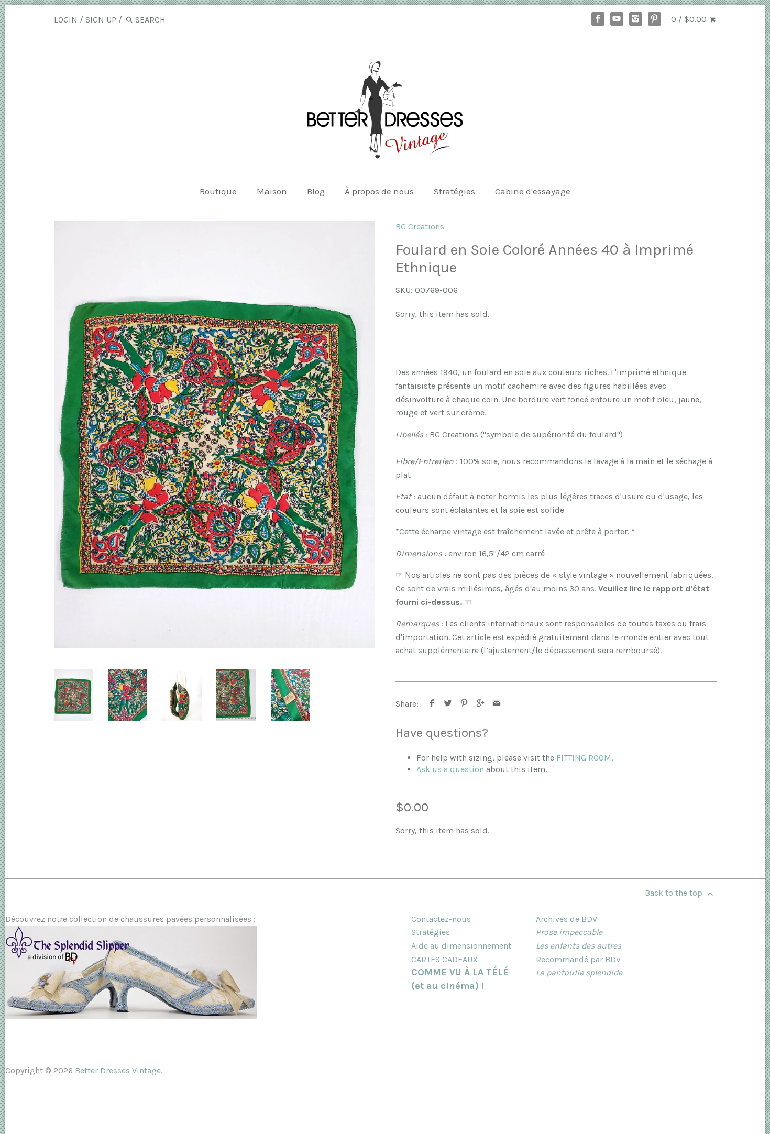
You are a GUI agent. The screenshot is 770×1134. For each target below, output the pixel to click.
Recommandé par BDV (578, 959)
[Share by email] (496, 704)
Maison (272, 191)
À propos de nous (379, 191)
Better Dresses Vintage (118, 1070)
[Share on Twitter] (448, 704)
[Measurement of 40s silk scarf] (236, 695)
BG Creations (419, 227)
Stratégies (454, 191)
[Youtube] (617, 19)
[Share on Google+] (480, 704)
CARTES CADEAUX (444, 959)
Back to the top (675, 893)
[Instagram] (636, 19)
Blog (316, 191)
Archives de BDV (566, 919)
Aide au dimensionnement (461, 946)
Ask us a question (450, 769)
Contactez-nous (441, 919)
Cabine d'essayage (532, 191)
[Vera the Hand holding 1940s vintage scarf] (182, 695)
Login (66, 20)
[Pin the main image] (464, 704)
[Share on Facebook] (431, 704)
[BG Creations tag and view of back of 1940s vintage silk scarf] (290, 695)
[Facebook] (598, 19)
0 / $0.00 (690, 19)
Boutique (218, 191)
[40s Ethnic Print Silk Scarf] (214, 435)
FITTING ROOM (583, 758)
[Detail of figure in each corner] (127, 695)
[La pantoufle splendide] (131, 1016)
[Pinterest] (655, 19)
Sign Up (100, 20)
